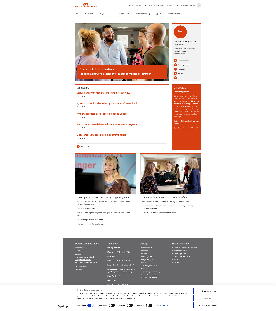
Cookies (144, 269)
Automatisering (143, 14)
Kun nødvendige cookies (208, 305)
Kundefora (184, 5)
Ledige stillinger (147, 260)
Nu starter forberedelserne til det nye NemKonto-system (107, 124)
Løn (76, 14)
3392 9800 (79, 254)
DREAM (176, 262)
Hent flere (85, 146)
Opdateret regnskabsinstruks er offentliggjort (101, 134)
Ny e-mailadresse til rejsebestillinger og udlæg (102, 113)
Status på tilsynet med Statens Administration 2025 (104, 92)
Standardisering (159, 5)
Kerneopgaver (146, 257)
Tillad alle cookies (209, 291)
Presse (143, 263)
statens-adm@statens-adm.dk (86, 262)
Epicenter (144, 254)
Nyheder (138, 5)
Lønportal (144, 251)
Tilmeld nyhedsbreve (149, 266)
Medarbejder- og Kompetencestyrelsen (182, 255)
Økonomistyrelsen (180, 251)
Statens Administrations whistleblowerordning (150, 276)
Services (169, 5)
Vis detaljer (160, 305)
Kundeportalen (146, 248)
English (192, 5)
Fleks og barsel (122, 14)
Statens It (177, 259)
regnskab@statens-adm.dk (85, 257)
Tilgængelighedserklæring (150, 272)
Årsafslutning (174, 14)
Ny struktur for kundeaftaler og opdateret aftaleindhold (107, 103)
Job (145, 5)
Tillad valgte (208, 298)
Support (157, 14)
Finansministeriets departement (185, 248)
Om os (150, 5)
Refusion (89, 14)
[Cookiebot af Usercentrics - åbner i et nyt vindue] (63, 306)
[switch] (112, 305)
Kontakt (131, 5)
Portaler (176, 5)
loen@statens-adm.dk (83, 260)
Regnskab (104, 14)
